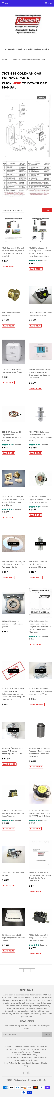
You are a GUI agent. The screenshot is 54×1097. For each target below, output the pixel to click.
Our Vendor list (40, 1057)
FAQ (26, 1066)
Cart (50, 3)
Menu (7, 3)
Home (4, 59)
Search (8, 1047)
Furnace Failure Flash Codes (26, 1060)
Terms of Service (33, 1052)
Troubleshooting (38, 1049)
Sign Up (47, 1035)
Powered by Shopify (37, 1080)
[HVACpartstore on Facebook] (24, 1073)
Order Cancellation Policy (26, 1055)
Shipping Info (12, 1049)
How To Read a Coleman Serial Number (21, 1063)
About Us (25, 1049)
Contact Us (42, 1047)
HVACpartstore (19, 1080)
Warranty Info (18, 1052)
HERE (16, 83)
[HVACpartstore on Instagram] (28, 1073)
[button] (34, 260)
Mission (44, 1063)
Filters (47, 210)
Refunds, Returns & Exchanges (18, 1057)
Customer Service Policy (24, 1047)
